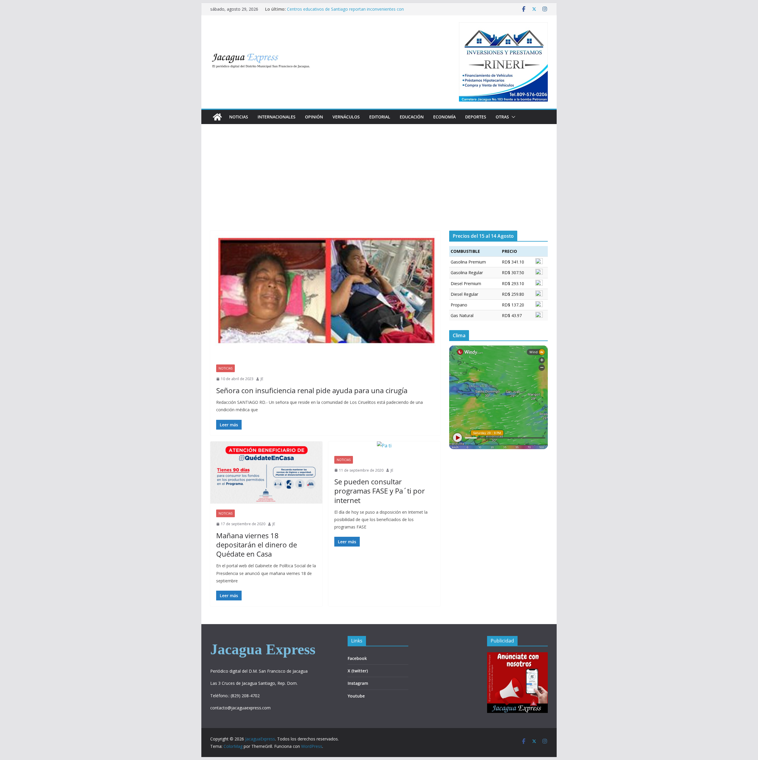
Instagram (358, 683)
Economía (444, 117)
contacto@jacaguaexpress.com (240, 708)
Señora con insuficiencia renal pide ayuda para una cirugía (311, 390)
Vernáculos (346, 117)
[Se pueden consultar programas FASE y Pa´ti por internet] (384, 445)
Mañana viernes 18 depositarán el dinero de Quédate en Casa (256, 545)
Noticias (238, 117)
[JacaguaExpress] (217, 117)
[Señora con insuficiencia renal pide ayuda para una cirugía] (325, 295)
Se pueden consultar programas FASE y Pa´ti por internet (379, 491)
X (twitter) (358, 671)
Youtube (356, 696)
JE (262, 378)
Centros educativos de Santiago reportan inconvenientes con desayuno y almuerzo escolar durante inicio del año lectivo (345, 12)
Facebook (357, 658)
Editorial (379, 117)
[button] (512, 117)
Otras (502, 117)
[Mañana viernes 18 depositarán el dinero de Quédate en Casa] (266, 472)
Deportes (475, 117)
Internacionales (277, 117)
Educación (412, 117)
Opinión (314, 117)
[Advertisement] (379, 186)
